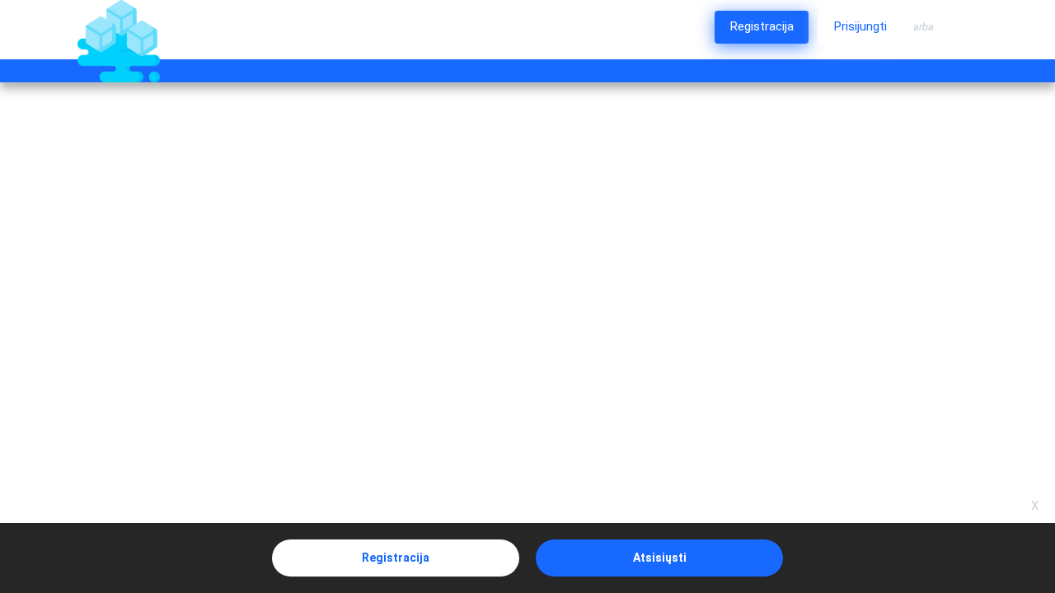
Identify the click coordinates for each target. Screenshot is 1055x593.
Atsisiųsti (660, 557)
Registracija (395, 557)
